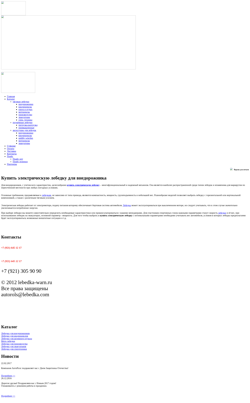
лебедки (222, 213)
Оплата (10, 148)
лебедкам (46, 195)
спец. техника (25, 120)
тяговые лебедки (21, 101)
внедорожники (26, 104)
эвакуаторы (24, 117)
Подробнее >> (8, 375)
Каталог (11, 99)
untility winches (26, 138)
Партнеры (12, 164)
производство (25, 114)
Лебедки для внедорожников (15, 333)
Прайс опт (18, 159)
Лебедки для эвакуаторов (13, 346)
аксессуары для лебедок (24, 130)
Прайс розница (20, 161)
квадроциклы (25, 107)
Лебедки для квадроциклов (14, 336)
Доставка (11, 151)
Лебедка (127, 205)
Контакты (12, 154)
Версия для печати (241, 170)
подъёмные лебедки (22, 122)
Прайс (10, 156)
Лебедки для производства (14, 344)
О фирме (11, 146)
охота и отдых (25, 109)
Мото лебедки (8, 341)
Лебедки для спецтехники (14, 349)
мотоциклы (24, 112)
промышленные (26, 127)
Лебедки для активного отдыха (16, 338)
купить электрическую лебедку (83, 185)
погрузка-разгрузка (28, 125)
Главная (11, 96)
